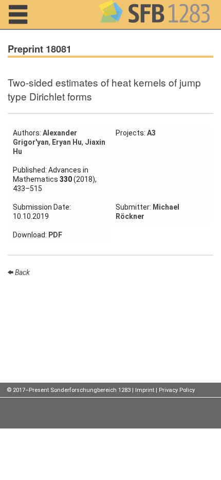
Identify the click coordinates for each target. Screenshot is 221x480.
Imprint (144, 390)
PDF (55, 235)
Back (21, 272)
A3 (151, 133)
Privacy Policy (177, 390)
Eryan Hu (67, 142)
